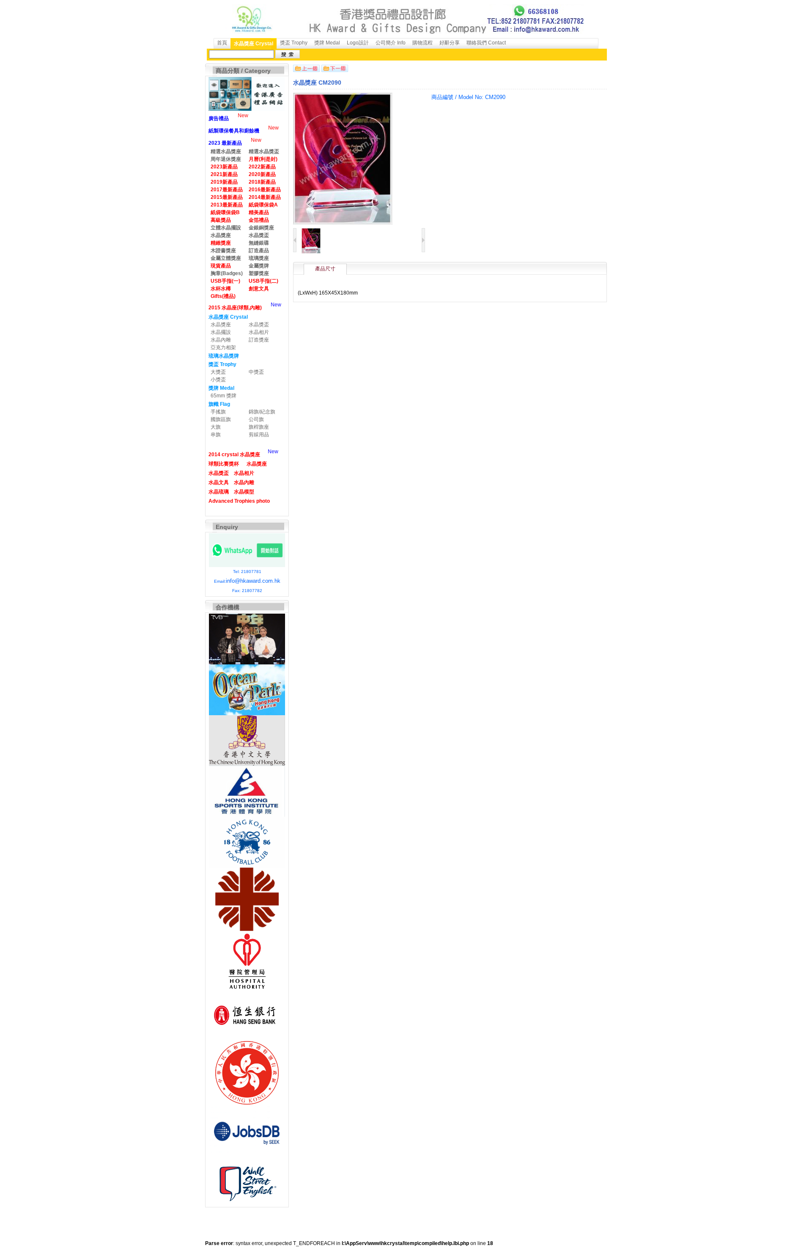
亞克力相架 (223, 347)
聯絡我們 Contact (486, 43)
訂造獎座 (259, 340)
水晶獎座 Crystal (253, 44)
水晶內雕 (221, 340)
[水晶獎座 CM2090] (311, 252)
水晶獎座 (221, 325)
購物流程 (422, 43)
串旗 (216, 435)
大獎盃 (218, 372)
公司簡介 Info (391, 43)
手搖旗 (218, 412)
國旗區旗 (221, 419)
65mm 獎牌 (223, 396)
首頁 (222, 43)
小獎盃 (218, 380)
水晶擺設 (221, 332)
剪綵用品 (259, 435)
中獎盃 (256, 372)
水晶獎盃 (259, 325)
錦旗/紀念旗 (262, 412)
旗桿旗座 (259, 427)
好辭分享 (449, 43)
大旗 (216, 427)
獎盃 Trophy (293, 43)
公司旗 (256, 419)
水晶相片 (259, 332)
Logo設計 (358, 43)
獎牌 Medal (327, 43)
